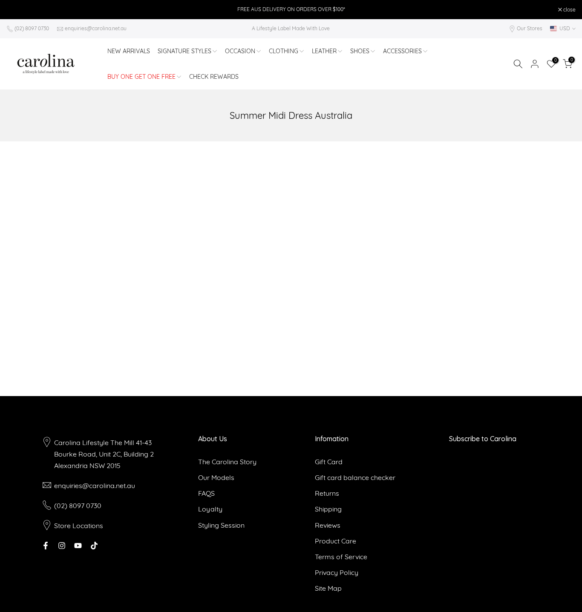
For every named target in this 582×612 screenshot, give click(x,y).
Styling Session (221, 525)
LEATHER (324, 51)
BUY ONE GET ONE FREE (141, 76)
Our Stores (529, 28)
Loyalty (210, 509)
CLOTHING (283, 51)
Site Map (328, 588)
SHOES (359, 51)
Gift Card (329, 461)
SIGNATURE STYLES (184, 51)
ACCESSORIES (402, 51)
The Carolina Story (227, 461)
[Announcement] (291, 9)
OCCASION (240, 51)
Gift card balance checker (355, 477)
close (17, 9)
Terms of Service (341, 556)
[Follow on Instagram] (62, 545)
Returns (327, 493)
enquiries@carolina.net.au (96, 28)
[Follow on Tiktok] (94, 545)
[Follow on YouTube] (78, 545)
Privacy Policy (336, 572)
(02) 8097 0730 (31, 28)
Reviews (327, 525)
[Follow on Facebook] (45, 545)
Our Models (216, 477)
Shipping (328, 509)
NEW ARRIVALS (128, 51)
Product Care (335, 541)
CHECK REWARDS (214, 76)
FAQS (206, 493)
